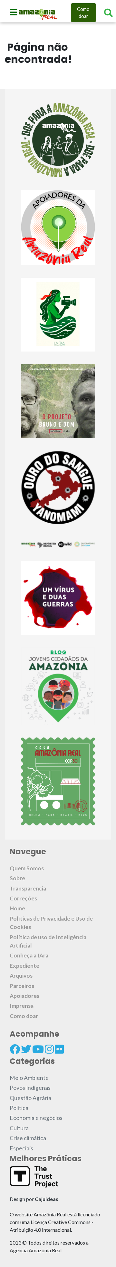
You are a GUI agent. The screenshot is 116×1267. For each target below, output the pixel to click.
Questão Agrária (30, 1098)
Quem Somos (27, 868)
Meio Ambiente (29, 1077)
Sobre (17, 878)
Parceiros (22, 985)
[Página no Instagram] (49, 1049)
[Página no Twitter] (26, 1049)
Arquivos (21, 975)
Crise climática (28, 1138)
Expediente (24, 965)
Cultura (19, 1128)
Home (17, 908)
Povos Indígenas (30, 1087)
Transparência (28, 888)
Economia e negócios (36, 1117)
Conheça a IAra (29, 955)
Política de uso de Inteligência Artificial (48, 941)
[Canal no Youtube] (38, 1049)
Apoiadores (24, 995)
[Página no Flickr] (59, 1049)
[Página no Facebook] (15, 1049)
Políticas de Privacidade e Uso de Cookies (51, 922)
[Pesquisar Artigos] (108, 12)
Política (19, 1108)
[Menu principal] (13, 12)
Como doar (83, 12)
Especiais (21, 1148)
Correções (23, 898)
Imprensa (22, 1005)
